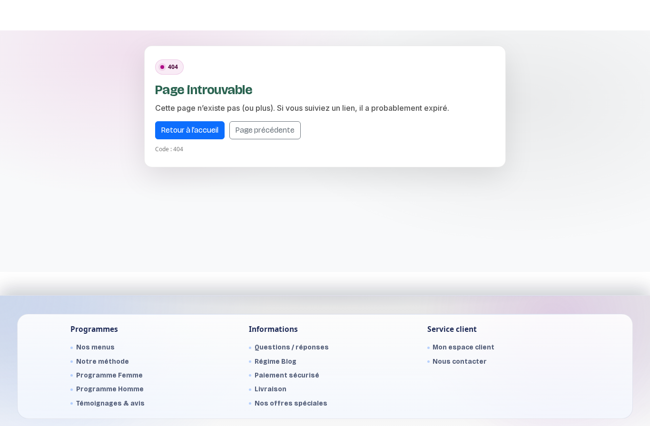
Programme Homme (110, 389)
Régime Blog (275, 362)
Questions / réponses (292, 347)
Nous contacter (460, 362)
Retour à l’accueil (189, 130)
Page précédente (265, 130)
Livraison (270, 389)
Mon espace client (463, 347)
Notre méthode (102, 362)
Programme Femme (109, 375)
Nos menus (95, 347)
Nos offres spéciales (291, 403)
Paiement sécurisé (287, 375)
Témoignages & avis (110, 403)
